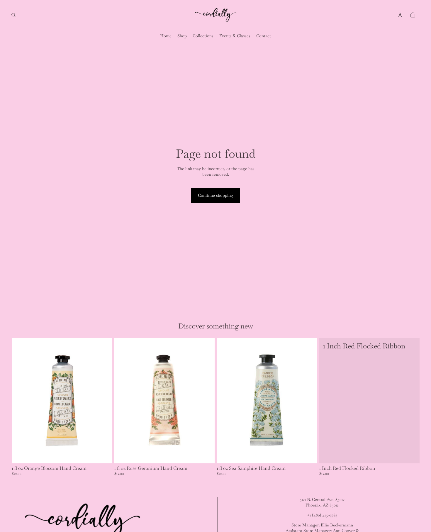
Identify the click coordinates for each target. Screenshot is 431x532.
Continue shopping (215, 195)
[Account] (399, 15)
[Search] (13, 15)
